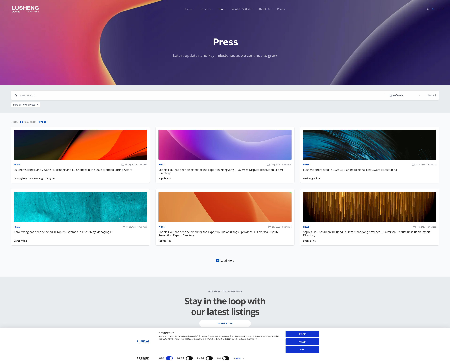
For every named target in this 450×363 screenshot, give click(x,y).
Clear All (431, 95)
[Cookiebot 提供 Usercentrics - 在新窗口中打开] (143, 358)
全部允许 (302, 334)
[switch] (189, 358)
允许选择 (302, 342)
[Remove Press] (38, 105)
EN (433, 9)
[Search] (428, 9)
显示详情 (237, 358)
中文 (442, 9)
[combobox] (404, 95)
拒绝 (302, 349)
